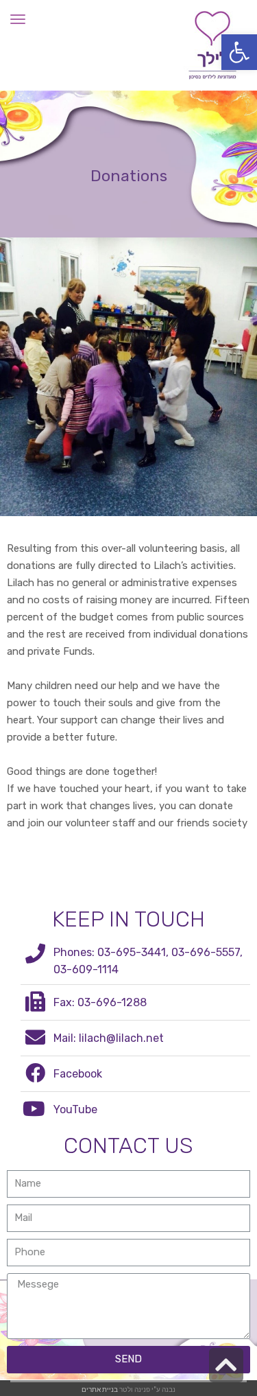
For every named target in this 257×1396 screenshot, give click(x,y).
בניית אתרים (100, 1389)
